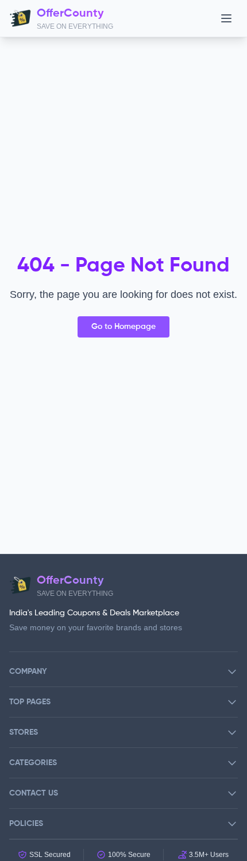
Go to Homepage (123, 327)
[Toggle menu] (226, 18)
